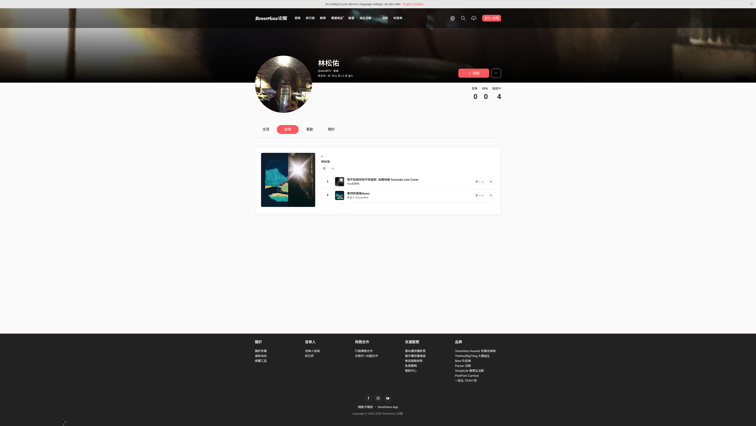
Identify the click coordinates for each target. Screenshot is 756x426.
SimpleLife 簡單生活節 (469, 370)
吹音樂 (397, 18)
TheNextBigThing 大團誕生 (472, 356)
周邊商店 (337, 18)
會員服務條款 (414, 360)
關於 (331, 129)
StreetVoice (271, 18)
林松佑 (325, 161)
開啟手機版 (365, 407)
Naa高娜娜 (353, 183)
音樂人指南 (312, 351)
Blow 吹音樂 (463, 360)
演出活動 (365, 18)
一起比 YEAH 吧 (465, 380)
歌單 (323, 18)
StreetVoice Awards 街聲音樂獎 (475, 351)
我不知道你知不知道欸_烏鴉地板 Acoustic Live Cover (383, 179)
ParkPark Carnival (467, 375)
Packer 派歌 (463, 365)
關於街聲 (261, 351)
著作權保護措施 (415, 356)
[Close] (751, 4)
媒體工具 (261, 360)
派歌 (385, 18)
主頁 (266, 129)
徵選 (351, 18)
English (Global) (413, 4)
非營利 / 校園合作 (366, 356)
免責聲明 (411, 365)
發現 (297, 18)
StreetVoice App (387, 407)
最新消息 (261, 356)
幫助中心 (411, 370)
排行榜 (310, 18)
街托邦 (309, 356)
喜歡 (309, 129)
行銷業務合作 (364, 351)
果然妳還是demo (358, 193)
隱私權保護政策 (415, 351)
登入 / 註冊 (492, 18)
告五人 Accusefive (357, 197)
